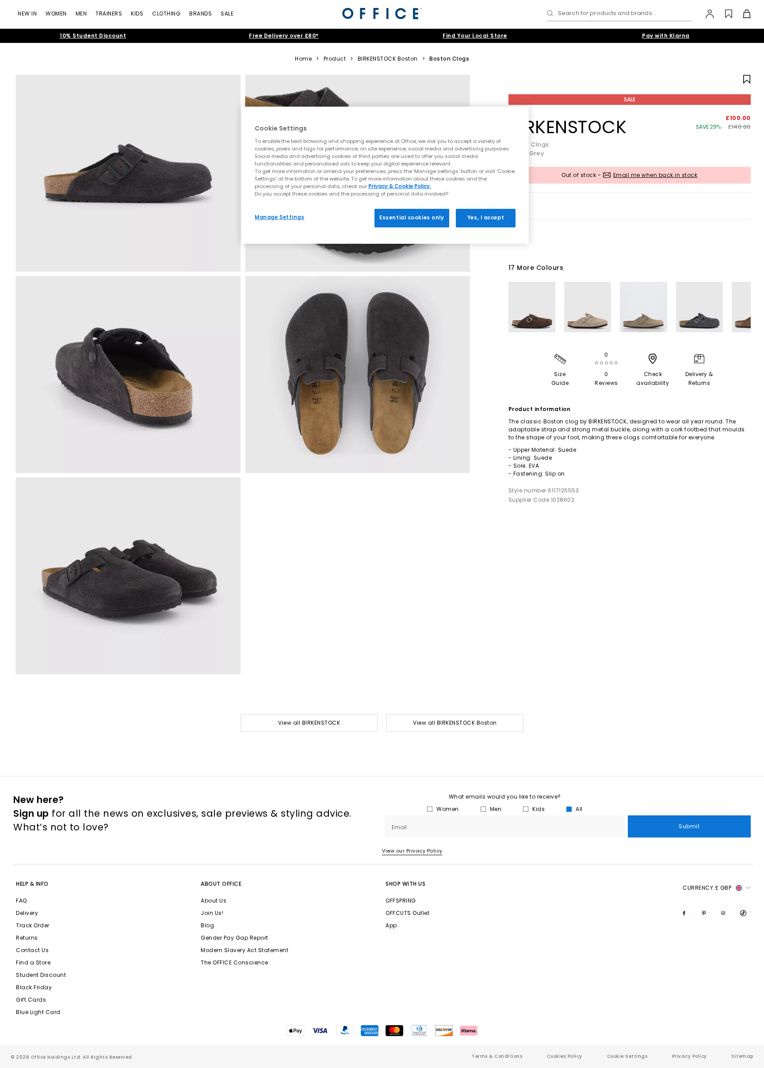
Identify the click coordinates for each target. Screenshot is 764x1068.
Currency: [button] (707, 887)
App (391, 925)
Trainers (109, 13)
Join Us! (212, 913)
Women (56, 13)
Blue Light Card (38, 1012)
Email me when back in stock (655, 175)
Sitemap (742, 1056)
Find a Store (33, 962)
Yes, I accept (485, 217)
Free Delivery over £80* (284, 35)
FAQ (21, 900)
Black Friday (34, 987)
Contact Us (32, 950)
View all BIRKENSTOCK (309, 722)
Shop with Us (405, 883)
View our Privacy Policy (412, 850)
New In (27, 13)
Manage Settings (280, 217)
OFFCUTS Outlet (407, 913)
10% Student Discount (93, 35)
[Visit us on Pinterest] (705, 912)
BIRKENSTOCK (567, 127)
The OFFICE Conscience (234, 962)
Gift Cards (31, 999)
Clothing (166, 13)
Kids (137, 13)
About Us (213, 900)
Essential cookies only (411, 217)
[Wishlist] (723, 14)
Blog (207, 925)
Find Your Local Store (475, 35)
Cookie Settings (627, 1056)
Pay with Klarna (666, 35)
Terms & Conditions (497, 1056)
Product (335, 58)
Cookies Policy (564, 1056)
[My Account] (705, 14)
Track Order (33, 925)
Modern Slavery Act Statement (244, 950)
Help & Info (32, 883)
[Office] (382, 13)
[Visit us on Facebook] (685, 912)
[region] (385, 175)
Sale (227, 13)
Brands (200, 13)
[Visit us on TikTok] (745, 912)
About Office (221, 883)
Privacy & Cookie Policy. (399, 186)
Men (81, 13)
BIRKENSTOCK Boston (388, 58)
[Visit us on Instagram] (725, 912)
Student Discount (41, 975)
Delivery (27, 913)
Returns (27, 937)
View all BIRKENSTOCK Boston (455, 722)
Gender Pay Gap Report (234, 937)
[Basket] (741, 14)
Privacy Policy (689, 1056)
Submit (689, 826)
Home (303, 58)
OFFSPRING (401, 900)
